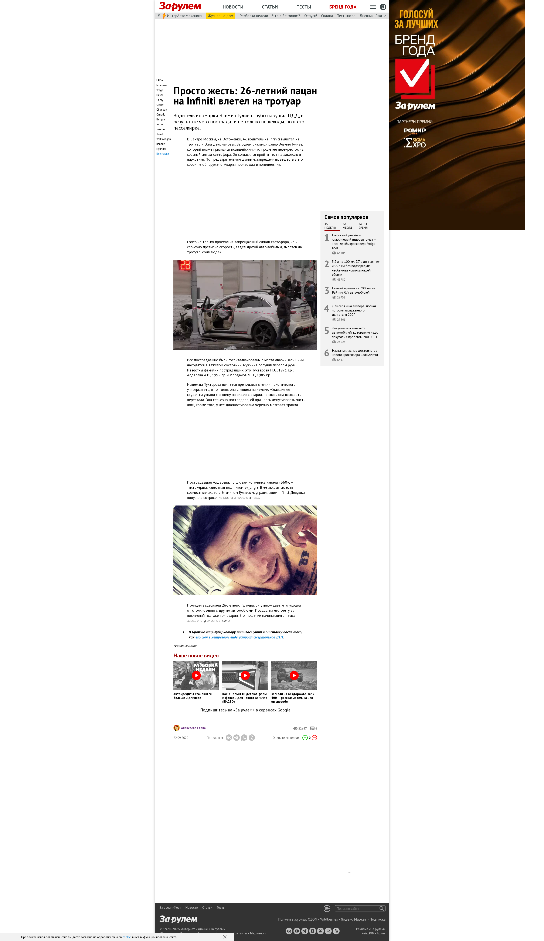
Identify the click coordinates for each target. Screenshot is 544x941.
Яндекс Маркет (354, 919)
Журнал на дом (220, 15)
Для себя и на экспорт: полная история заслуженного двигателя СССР (354, 310)
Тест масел (346, 15)
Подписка (377, 919)
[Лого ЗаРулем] (180, 6)
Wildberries (329, 919)
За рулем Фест (170, 907)
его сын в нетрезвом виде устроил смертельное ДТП (239, 637)
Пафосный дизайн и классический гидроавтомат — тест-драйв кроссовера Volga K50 (354, 241)
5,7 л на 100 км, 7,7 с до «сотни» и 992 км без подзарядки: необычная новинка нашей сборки (356, 268)
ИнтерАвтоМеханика (184, 15)
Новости (233, 7)
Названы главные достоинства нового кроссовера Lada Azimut (355, 352)
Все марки (162, 154)
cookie (127, 937)
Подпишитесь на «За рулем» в (245, 710)
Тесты (303, 7)
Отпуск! (310, 15)
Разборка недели (253, 15)
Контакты (240, 933)
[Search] (382, 908)
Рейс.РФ (367, 933)
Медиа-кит (258, 933)
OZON (312, 919)
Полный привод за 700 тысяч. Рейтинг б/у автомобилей (354, 290)
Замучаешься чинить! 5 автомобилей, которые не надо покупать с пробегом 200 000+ (355, 332)
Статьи (270, 7)
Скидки (327, 15)
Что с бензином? (286, 15)
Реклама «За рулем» (370, 929)
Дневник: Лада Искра (377, 15)
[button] (225, 937)
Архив (381, 933)
